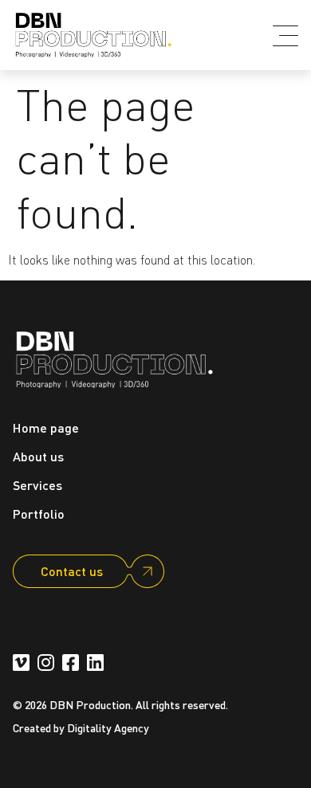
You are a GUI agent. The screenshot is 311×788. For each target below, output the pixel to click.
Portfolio (39, 513)
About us (38, 456)
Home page (46, 427)
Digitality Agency (108, 727)
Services (37, 484)
